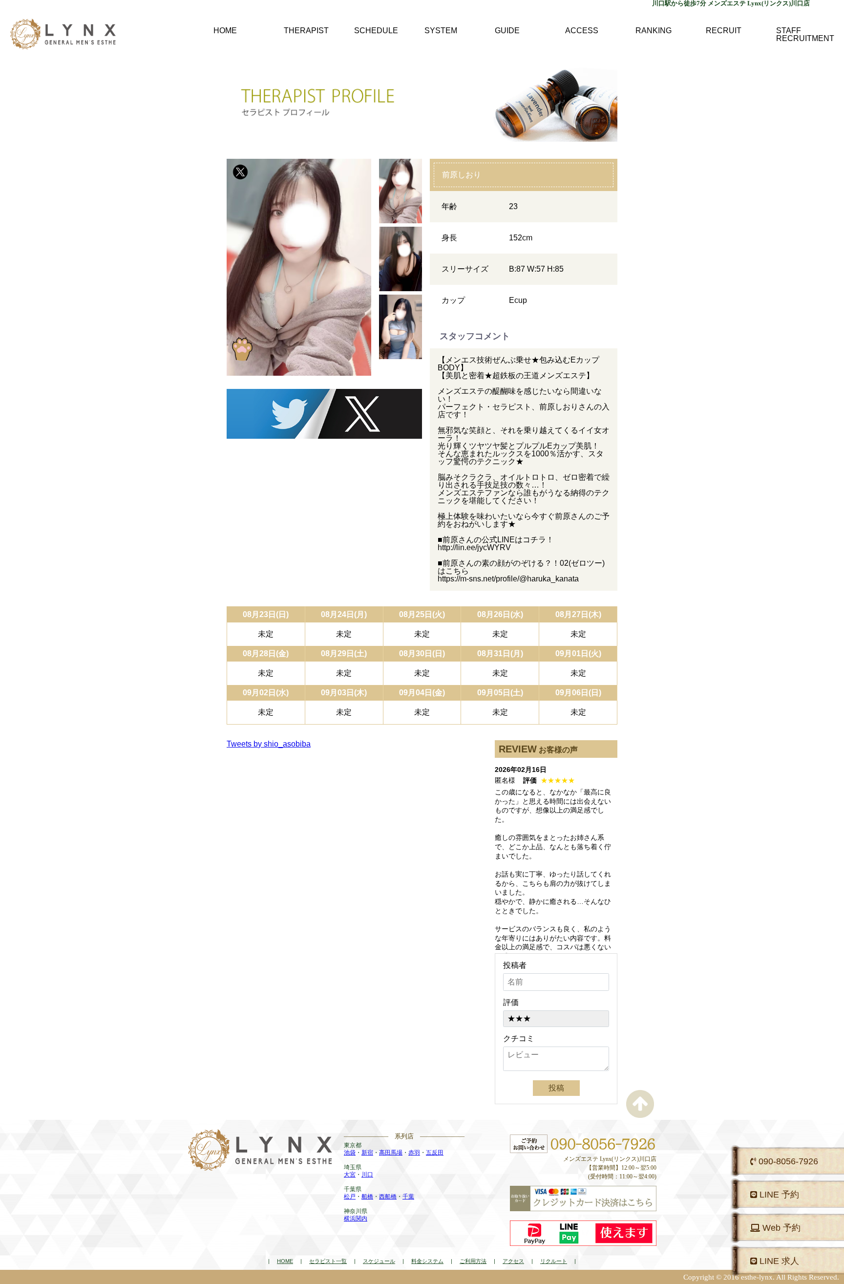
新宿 (367, 1152)
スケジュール (379, 1261)
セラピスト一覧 (328, 1261)
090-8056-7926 (787, 1161)
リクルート (553, 1261)
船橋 (367, 1196)
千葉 (408, 1196)
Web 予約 (780, 1228)
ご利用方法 (473, 1261)
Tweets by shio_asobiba (269, 744)
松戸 (350, 1196)
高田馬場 (390, 1152)
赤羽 (414, 1152)
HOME (285, 1261)
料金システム (427, 1261)
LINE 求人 (778, 1261)
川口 (367, 1174)
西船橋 (388, 1196)
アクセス (513, 1261)
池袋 (350, 1152)
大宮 (350, 1174)
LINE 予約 (778, 1194)
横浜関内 (355, 1218)
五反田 (434, 1152)
